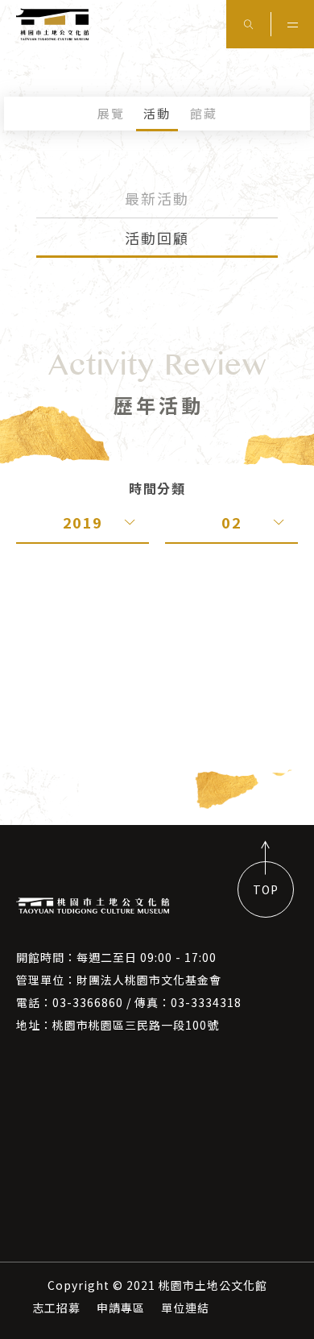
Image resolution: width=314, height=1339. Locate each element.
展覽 (111, 113)
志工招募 (56, 1308)
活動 (157, 113)
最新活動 (157, 198)
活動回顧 (157, 237)
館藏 (203, 113)
